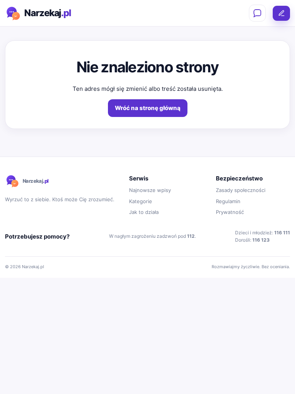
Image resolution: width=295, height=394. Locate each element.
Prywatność (230, 212)
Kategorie (140, 201)
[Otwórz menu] (257, 13)
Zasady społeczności (240, 190)
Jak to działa (144, 212)
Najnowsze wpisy (150, 190)
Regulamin (228, 201)
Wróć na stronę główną (148, 108)
